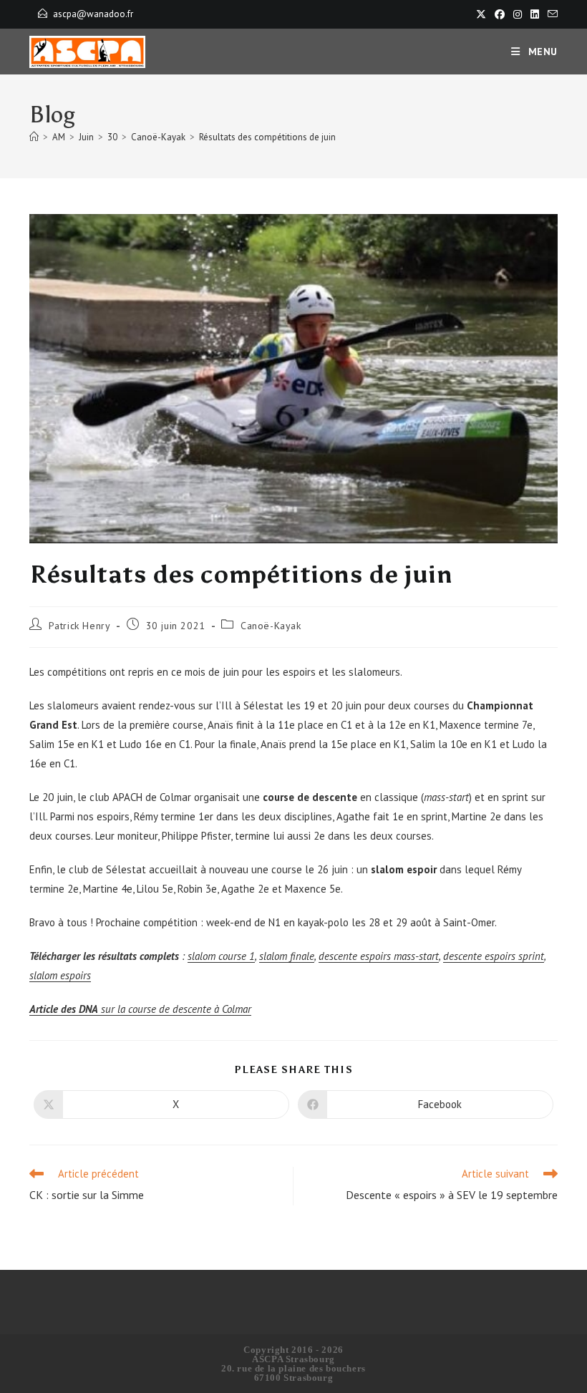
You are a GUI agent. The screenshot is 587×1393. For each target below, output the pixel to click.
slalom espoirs (60, 975)
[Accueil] (34, 137)
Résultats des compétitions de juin (267, 137)
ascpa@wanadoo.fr (93, 14)
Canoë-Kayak (271, 625)
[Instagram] (517, 14)
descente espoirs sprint (493, 956)
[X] (481, 14)
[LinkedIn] (534, 14)
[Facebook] (499, 14)
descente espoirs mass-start (379, 956)
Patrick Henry (80, 625)
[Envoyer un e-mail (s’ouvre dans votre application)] (550, 14)
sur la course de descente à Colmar (140, 1009)
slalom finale (286, 956)
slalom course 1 (221, 956)
